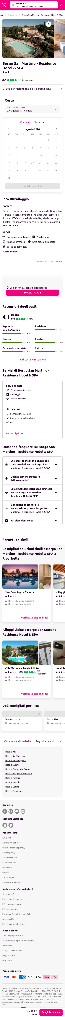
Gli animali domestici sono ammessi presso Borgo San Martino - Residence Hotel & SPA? (31, 492)
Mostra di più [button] (12, 433)
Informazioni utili (10, 909)
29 (48, 170)
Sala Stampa (8, 877)
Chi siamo (6, 838)
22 (48, 163)
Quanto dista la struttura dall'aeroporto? (25, 478)
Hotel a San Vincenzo (15, 756)
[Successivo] (56, 129)
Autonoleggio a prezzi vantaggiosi (18, 940)
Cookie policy (8, 852)
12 (24, 155)
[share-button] (49, 24)
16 (56, 155)
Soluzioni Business (11, 882)
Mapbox (42, 261)
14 (40, 155)
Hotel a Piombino (13, 782)
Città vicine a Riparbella (17, 741)
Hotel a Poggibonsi (14, 791)
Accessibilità (8, 919)
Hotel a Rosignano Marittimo (18, 773)
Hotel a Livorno (12, 765)
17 (9, 163)
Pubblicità (7, 867)
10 (9, 155)
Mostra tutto (10, 251)
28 (40, 170)
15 (48, 155)
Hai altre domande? (21, 520)
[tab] (17, 741)
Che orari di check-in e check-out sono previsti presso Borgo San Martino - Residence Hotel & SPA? (30, 464)
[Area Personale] (61, 4)
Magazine (7, 960)
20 (32, 163)
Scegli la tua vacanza (12, 950)
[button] (28, 38)
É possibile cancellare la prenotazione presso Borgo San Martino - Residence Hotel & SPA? (30, 508)
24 (9, 170)
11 (16, 155)
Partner (5, 872)
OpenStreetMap (55, 261)
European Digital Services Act (16, 914)
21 (40, 163)
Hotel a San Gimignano (15, 760)
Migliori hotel (8, 955)
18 (16, 163)
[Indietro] (8, 129)
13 (32, 155)
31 (9, 178)
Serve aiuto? (8, 894)
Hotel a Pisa (10, 752)
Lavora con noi (9, 862)
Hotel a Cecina (12, 787)
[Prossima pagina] (60, 741)
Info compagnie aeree (12, 904)
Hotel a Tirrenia (12, 778)
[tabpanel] (32, 771)
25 (16, 170)
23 (56, 163)
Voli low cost (8, 945)
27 (32, 170)
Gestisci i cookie (9, 857)
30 (56, 170)
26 (24, 170)
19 (24, 163)
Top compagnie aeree (12, 935)
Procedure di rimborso (12, 899)
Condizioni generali (11, 843)
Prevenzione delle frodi (13, 924)
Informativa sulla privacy (13, 847)
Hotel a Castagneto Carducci (18, 769)
